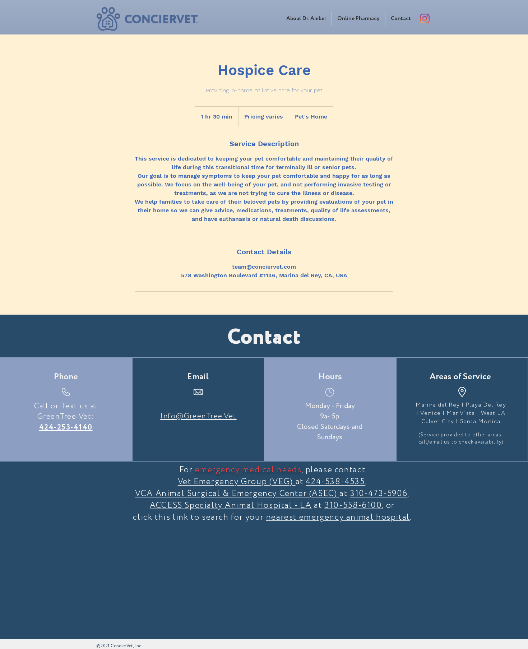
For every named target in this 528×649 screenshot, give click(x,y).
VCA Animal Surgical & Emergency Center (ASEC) (237, 494)
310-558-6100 (353, 505)
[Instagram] (425, 18)
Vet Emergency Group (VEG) (237, 482)
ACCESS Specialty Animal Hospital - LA (231, 505)
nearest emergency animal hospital (338, 517)
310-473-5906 (378, 494)
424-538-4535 (335, 482)
